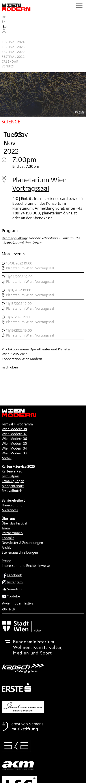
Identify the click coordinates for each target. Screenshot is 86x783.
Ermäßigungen (13, 481)
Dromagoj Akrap (14, 238)
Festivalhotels (12, 490)
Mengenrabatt (13, 485)
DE (4, 17)
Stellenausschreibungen (20, 552)
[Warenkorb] (6, 37)
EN (4, 21)
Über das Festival (14, 523)
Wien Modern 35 (14, 443)
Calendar (10, 61)
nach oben (10, 367)
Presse (6, 560)
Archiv (6, 458)
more (43, 265)
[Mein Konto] (4, 32)
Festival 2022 (13, 52)
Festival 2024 (13, 42)
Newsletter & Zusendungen (22, 542)
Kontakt (8, 537)
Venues (8, 66)
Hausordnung (12, 505)
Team (6, 528)
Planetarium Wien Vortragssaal (39, 184)
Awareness (10, 510)
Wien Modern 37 (14, 433)
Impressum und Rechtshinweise (26, 565)
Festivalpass (10, 476)
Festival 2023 (13, 47)
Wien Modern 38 (14, 428)
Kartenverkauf (12, 471)
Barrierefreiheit (13, 500)
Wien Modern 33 (14, 453)
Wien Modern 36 (14, 438)
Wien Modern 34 (14, 448)
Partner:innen (12, 533)
